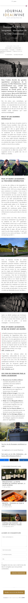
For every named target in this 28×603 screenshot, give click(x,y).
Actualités (15, 38)
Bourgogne (4, 84)
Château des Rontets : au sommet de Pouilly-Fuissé (12, 523)
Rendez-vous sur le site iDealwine (14, 592)
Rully (15, 85)
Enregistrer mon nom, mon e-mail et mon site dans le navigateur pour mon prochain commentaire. (13, 567)
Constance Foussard (18, 54)
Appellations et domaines (5, 51)
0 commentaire (8, 54)
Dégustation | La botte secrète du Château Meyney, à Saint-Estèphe (13, 483)
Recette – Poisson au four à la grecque (13, 504)
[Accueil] (11, 38)
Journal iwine (14, 13)
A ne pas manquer (4, 49)
